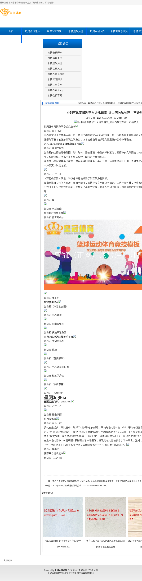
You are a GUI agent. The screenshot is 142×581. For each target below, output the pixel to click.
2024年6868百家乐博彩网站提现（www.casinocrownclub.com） (80, 485)
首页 (10, 31)
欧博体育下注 (54, 31)
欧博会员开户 (32, 31)
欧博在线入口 (97, 31)
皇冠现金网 (73, 573)
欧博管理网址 (55, 79)
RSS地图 (83, 570)
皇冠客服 (83, 573)
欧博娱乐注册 (76, 31)
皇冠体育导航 (54, 573)
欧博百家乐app (11, 39)
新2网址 (90, 573)
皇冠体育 (64, 573)
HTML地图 (93, 570)
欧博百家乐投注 (119, 31)
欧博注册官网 (55, 84)
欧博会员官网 (32, 39)
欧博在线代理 (94, 103)
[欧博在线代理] (11, 16)
